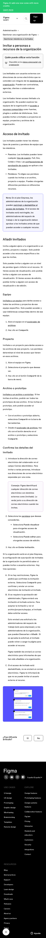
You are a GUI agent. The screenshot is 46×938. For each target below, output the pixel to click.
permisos (26, 516)
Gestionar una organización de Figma (20, 34)
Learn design (9, 889)
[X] (6, 777)
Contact (28, 854)
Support (7, 880)
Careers (7, 909)
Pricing (27, 821)
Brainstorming (9, 817)
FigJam (27, 816)
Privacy (7, 923)
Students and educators (30, 833)
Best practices (10, 875)
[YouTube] (11, 777)
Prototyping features (33, 798)
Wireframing (8, 812)
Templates (8, 822)
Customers (29, 840)
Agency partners (10, 918)
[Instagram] (17, 777)
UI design (7, 793)
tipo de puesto (24, 158)
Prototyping (8, 803)
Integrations (29, 849)
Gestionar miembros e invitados (18, 39)
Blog (6, 870)
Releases (7, 904)
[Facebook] (23, 777)
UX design (8, 798)
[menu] (34, 777)
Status (6, 928)
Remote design (10, 827)
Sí (28, 738)
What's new (8, 899)
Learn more (8, 10)
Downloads (8, 894)
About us (7, 913)
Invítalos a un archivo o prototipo (18, 394)
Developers (8, 884)
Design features (31, 793)
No (38, 738)
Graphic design (10, 808)
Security (28, 845)
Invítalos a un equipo (12, 300)
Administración (10, 30)
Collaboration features (33, 812)
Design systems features (31, 805)
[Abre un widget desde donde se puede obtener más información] (35, 933)
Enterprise (29, 826)
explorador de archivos (27, 428)
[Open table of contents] (6, 931)
